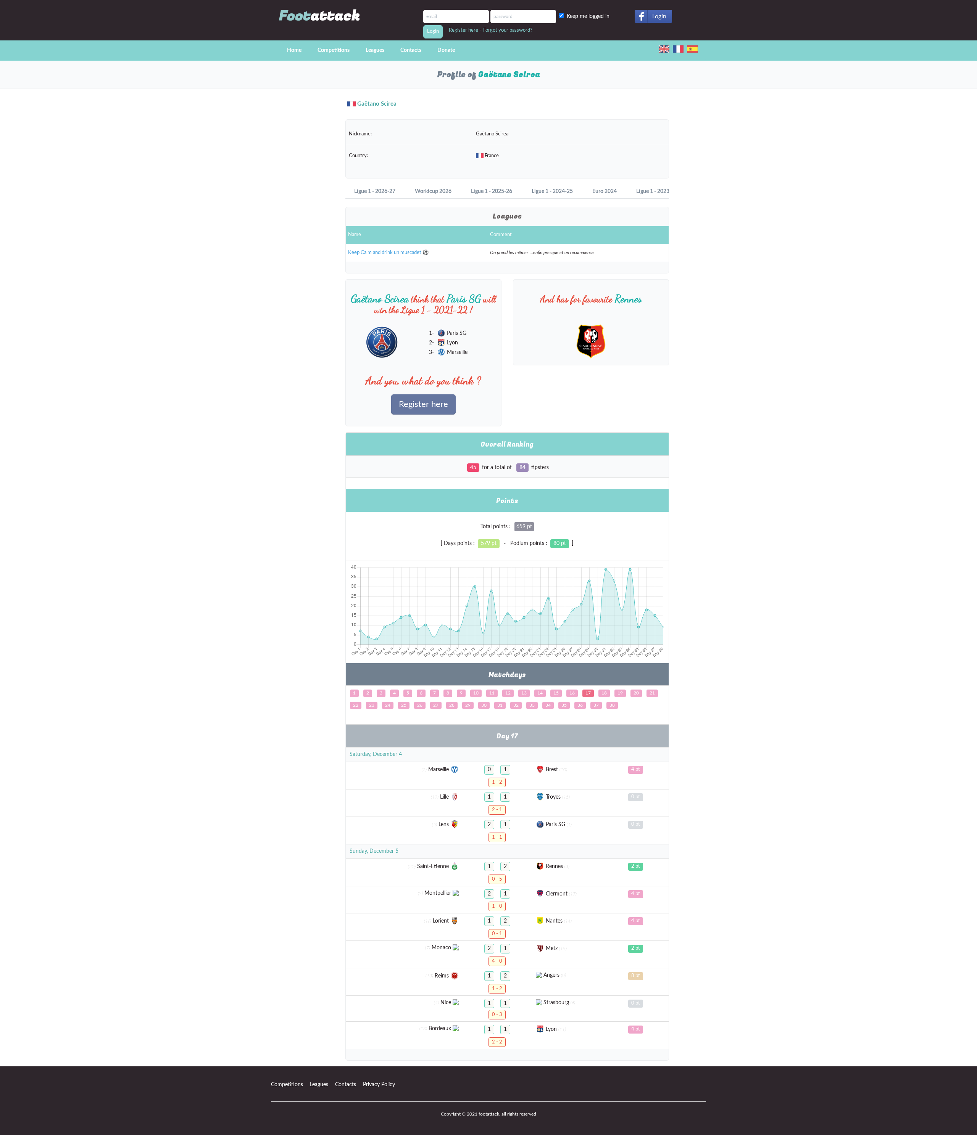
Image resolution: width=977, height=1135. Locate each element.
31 (500, 705)
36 (580, 705)
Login (659, 16)
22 (355, 705)
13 (524, 693)
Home (294, 50)
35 (564, 705)
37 (596, 705)
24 (387, 705)
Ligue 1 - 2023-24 (656, 191)
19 (620, 693)
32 (516, 705)
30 (484, 705)
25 (403, 705)
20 (636, 693)
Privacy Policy (379, 1084)
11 (492, 693)
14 (540, 693)
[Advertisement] (302, 228)
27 (436, 705)
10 (476, 693)
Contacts (410, 50)
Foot (319, 15)
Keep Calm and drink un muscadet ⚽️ (388, 252)
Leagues (375, 50)
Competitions (334, 50)
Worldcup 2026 (433, 191)
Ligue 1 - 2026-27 (374, 191)
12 (508, 693)
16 (572, 693)
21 (652, 693)
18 (604, 693)
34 (548, 705)
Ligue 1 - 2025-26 (491, 191)
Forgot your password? (507, 30)
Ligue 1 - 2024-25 (552, 191)
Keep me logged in (590, 16)
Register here (463, 30)
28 (452, 705)
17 (588, 693)
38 (612, 705)
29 (468, 705)
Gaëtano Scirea (377, 104)
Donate (446, 50)
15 (556, 693)
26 (419, 705)
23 (371, 705)
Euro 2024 (604, 191)
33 (532, 705)
